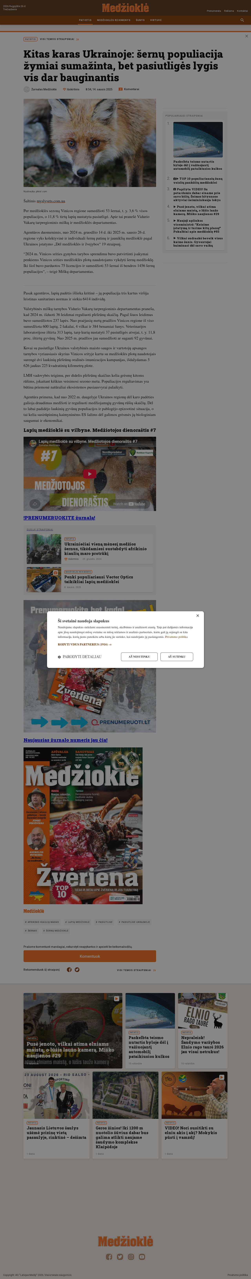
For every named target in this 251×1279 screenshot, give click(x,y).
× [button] (197, 615)
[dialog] (125, 639)
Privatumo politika (176, 637)
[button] (125, 644)
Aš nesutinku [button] (139, 656)
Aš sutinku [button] (177, 656)
